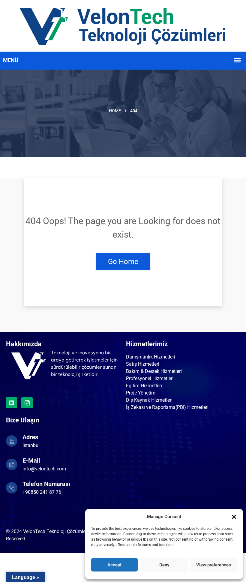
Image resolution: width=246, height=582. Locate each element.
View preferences (213, 565)
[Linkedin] (11, 402)
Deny (164, 565)
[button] (234, 517)
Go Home (123, 261)
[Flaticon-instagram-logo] (26, 402)
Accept (114, 565)
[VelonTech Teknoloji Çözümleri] (123, 25)
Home (115, 110)
